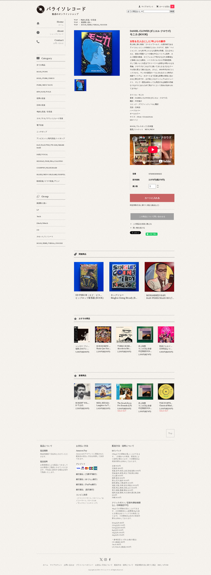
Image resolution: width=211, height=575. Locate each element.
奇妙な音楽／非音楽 (88, 20)
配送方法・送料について (123, 565)
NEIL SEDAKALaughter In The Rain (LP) (107, 404)
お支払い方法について (103, 565)
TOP (76, 20)
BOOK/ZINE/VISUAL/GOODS (94, 25)
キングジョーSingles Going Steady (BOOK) (126, 296)
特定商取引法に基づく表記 (145, 565)
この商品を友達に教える (142, 224)
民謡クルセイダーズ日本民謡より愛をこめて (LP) (171, 347)
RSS (159, 565)
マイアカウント (147, 6)
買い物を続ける (139, 228)
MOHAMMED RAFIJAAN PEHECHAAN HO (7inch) (161, 296)
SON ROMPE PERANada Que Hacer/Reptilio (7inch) (110, 347)
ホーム (45, 565)
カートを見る (166, 6)
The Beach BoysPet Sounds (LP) (124, 404)
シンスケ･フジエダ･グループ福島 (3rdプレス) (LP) (88, 347)
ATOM (165, 565)
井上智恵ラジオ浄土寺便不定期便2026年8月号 (147, 349)
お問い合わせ (69, 565)
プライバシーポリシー (84, 565)
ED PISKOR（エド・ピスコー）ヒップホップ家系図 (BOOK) (91, 296)
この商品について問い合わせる (152, 216)
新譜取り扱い (86, 22)
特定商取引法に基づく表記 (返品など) (144, 205)
